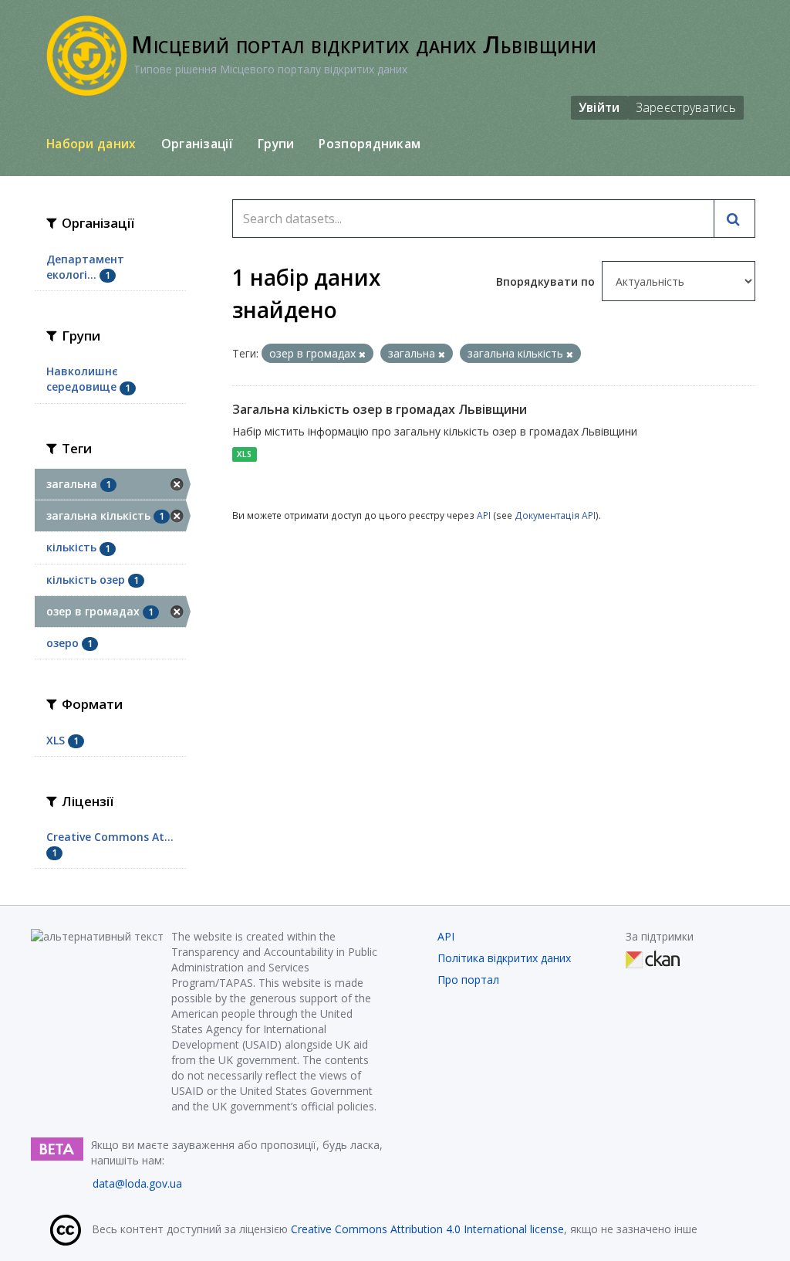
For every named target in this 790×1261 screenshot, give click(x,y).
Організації (197, 143)
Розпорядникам (369, 143)
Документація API (555, 515)
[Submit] (734, 218)
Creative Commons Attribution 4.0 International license (427, 1229)
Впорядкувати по (547, 281)
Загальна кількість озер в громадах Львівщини (379, 409)
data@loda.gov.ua (137, 1183)
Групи (276, 143)
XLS (244, 454)
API (484, 515)
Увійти (599, 107)
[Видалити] (362, 354)
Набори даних (91, 143)
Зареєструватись (686, 107)
